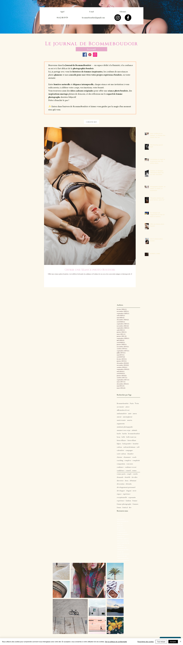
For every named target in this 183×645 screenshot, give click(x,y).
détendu (129, 484)
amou (135, 414)
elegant (128, 491)
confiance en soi (130, 467)
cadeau (119, 447)
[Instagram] (117, 17)
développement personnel (126, 487)
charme (119, 457)
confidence (120, 471)
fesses (119, 508)
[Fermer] (180, 641)
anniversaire (121, 420)
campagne (129, 450)
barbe (119, 434)
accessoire (120, 407)
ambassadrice (122, 414)
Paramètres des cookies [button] (145, 642)
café (138, 447)
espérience (126, 494)
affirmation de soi (123, 410)
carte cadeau (121, 454)
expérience (120, 501)
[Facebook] (128, 17)
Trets (137, 404)
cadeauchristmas (129, 447)
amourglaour (127, 417)
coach (134, 457)
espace (119, 494)
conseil (128, 471)
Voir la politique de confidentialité (116, 642)
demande (120, 477)
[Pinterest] (90, 55)
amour (119, 417)
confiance (120, 467)
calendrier (120, 450)
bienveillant (132, 440)
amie (129, 414)
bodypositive (127, 444)
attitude (134, 430)
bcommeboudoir (134, 434)
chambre (130, 454)
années (129, 420)
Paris (132, 404)
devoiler (134, 477)
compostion (121, 464)
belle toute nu (131, 437)
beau (118, 437)
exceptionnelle (122, 497)
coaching (120, 461)
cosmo (134, 471)
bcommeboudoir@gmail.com (93, 17)
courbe (135, 474)
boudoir (136, 444)
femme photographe (124, 504)
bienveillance (121, 440)
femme (134, 501)
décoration (120, 484)
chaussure (127, 457)
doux (126, 481)
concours (129, 464)
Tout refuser (161, 642)
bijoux (119, 444)
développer (121, 491)
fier (130, 508)
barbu (124, 434)
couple (129, 474)
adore (127, 407)
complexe (127, 461)
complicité (136, 461)
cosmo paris (121, 474)
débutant (133, 481)
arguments (121, 424)
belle (123, 437)
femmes (135, 504)
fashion (128, 501)
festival (125, 508)
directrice (120, 481)
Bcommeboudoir (123, 404)
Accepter (173, 642)
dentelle (127, 477)
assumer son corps (123, 430)
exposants (132, 497)
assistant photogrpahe (125, 427)
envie (134, 491)
